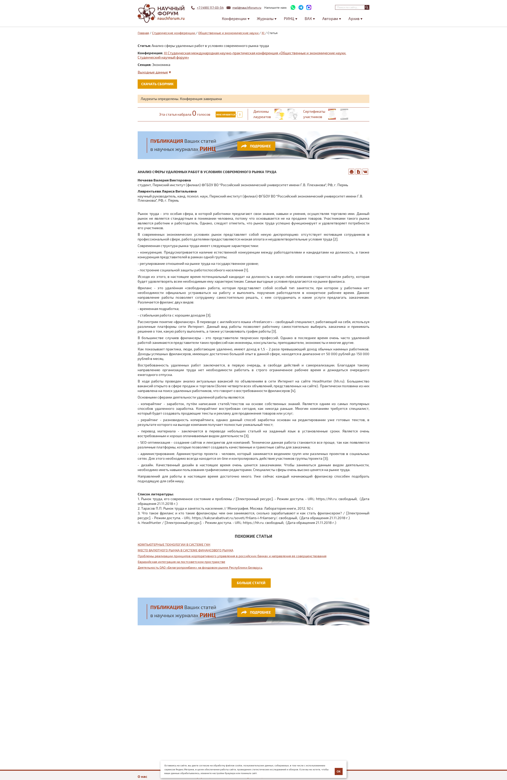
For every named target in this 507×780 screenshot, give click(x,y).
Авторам (330, 18)
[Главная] (161, 13)
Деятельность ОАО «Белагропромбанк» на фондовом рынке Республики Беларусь (200, 567)
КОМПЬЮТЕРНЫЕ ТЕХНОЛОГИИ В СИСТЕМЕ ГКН (174, 544)
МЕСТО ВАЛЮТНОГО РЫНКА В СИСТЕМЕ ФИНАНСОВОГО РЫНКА (185, 550)
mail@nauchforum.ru (246, 7)
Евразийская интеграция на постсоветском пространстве (181, 562)
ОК (339, 771)
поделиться (365, 171)
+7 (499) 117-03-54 (210, 7)
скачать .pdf (358, 171)
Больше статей (251, 583)
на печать (352, 171)
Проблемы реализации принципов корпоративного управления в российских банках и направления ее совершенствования (232, 556)
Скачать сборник (157, 84)
